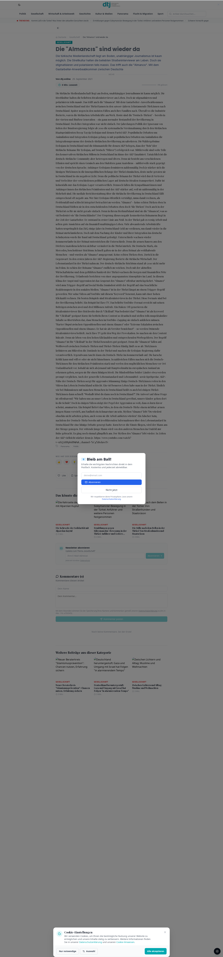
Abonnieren (95, 482)
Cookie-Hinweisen (125, 942)
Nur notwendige (67, 951)
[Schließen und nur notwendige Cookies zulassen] (165, 932)
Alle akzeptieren (155, 951)
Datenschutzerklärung (90, 942)
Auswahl (90, 951)
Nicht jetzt (111, 490)
